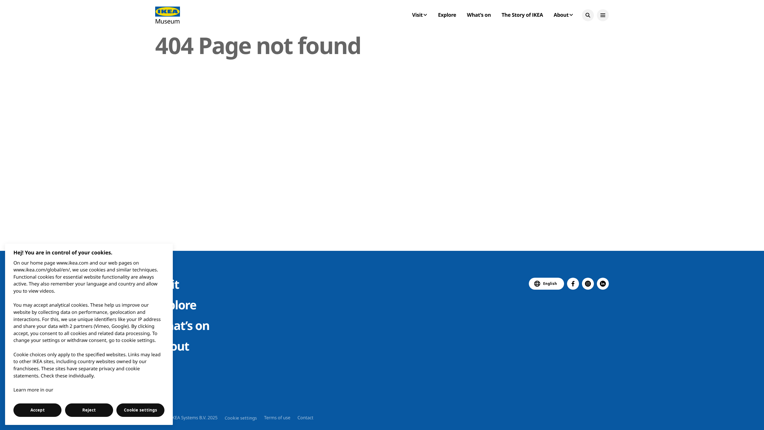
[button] (588, 15)
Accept (37, 410)
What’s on (479, 14)
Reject (89, 410)
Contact (305, 418)
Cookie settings (241, 418)
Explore (447, 14)
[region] (89, 334)
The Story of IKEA (522, 14)
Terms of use (277, 418)
